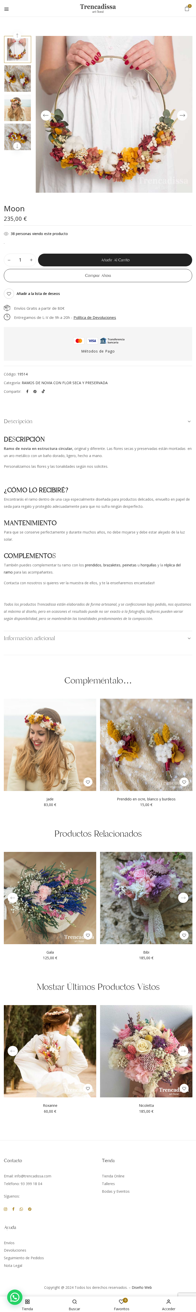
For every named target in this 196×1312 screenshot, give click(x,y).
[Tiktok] (43, 391)
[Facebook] (27, 391)
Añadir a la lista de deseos (38, 293)
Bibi (146, 952)
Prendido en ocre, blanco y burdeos (146, 799)
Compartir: (12, 391)
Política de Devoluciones (95, 317)
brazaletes (111, 565)
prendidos (93, 565)
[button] (187, 8)
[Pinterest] (34, 391)
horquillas (148, 565)
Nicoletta (146, 1105)
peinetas (129, 565)
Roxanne (50, 1105)
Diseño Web (142, 1287)
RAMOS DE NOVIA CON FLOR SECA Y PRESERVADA (65, 382)
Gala (50, 952)
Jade (50, 799)
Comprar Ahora (98, 275)
